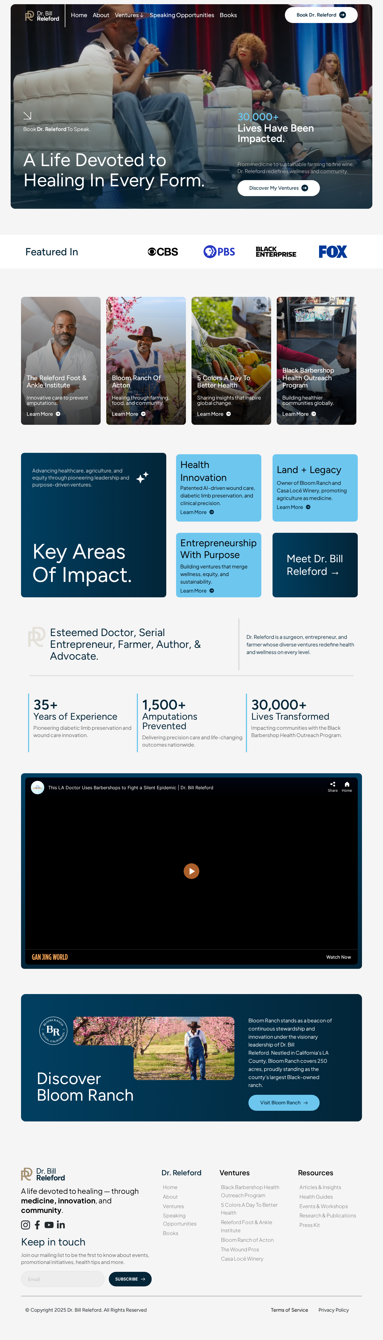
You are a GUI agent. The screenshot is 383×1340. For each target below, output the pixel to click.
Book (30, 129)
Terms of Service (289, 1310)
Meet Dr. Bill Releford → (316, 565)
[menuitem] (79, 15)
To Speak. (78, 129)
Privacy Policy (334, 1310)
